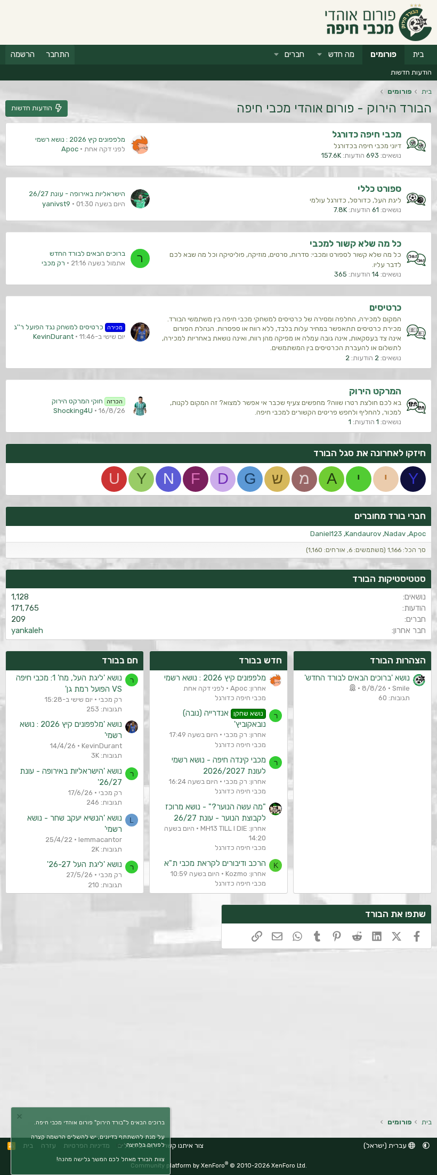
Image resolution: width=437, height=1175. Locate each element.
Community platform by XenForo (219, 1165)
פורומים (383, 54)
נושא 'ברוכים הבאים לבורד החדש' (357, 678)
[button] (319, 54)
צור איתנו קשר (184, 1145)
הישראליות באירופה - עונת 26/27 (77, 194)
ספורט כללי (379, 188)
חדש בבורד (260, 660)
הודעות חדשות (411, 72)
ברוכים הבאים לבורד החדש (87, 253)
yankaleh (27, 630)
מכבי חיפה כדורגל (366, 134)
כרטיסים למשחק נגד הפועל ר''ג (68, 327)
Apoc (69, 149)
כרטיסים (385, 307)
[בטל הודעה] (21, 1118)
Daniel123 (326, 534)
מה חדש (341, 54)
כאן (120, 1144)
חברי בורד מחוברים (390, 515)
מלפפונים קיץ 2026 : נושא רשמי (80, 139)
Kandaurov (363, 534)
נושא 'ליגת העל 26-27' (84, 864)
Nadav (395, 534)
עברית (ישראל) (385, 1145)
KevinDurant (53, 337)
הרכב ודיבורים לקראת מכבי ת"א (215, 863)
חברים (294, 54)
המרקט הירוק (375, 391)
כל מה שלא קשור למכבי (355, 243)
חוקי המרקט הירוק (87, 401)
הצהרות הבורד (398, 660)
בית (418, 54)
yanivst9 (56, 204)
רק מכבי (53, 263)
